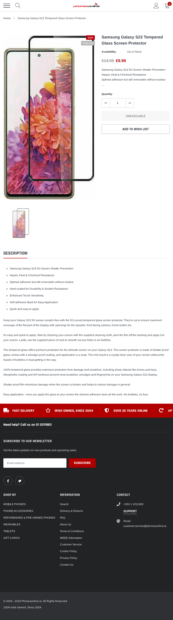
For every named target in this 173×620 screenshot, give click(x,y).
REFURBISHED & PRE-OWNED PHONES (29, 517)
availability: (109, 51)
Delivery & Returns (71, 511)
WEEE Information (71, 537)
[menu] (6, 5)
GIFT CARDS (11, 537)
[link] (7, 480)
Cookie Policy (68, 551)
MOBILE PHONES (14, 504)
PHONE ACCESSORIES (18, 511)
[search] (18, 5)
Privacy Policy (68, 558)
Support (130, 511)
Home (7, 18)
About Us (65, 524)
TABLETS (9, 531)
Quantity (107, 94)
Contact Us (66, 564)
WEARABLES (11, 524)
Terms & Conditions (72, 531)
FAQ (62, 517)
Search (64, 504)
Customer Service (71, 544)
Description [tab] (15, 253)
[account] (156, 5)
